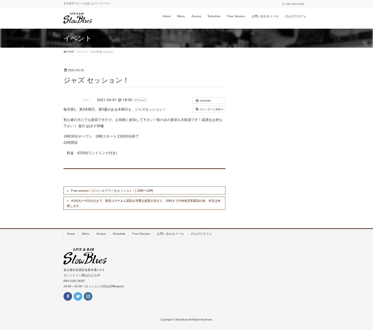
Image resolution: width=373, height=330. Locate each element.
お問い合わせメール (170, 233)
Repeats (142, 100)
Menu (86, 233)
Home (71, 233)
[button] (209, 109)
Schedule (119, 233)
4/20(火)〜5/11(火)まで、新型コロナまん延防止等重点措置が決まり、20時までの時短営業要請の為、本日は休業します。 (143, 203)
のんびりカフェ (201, 233)
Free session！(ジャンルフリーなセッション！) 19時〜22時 (112, 190)
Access (101, 233)
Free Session (141, 233)
